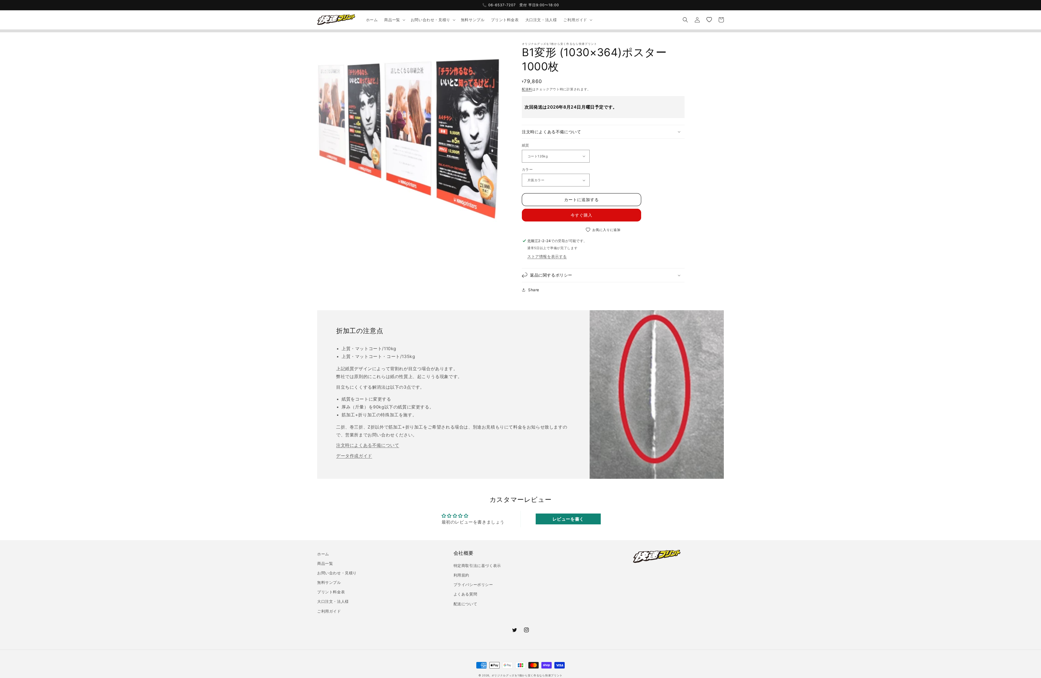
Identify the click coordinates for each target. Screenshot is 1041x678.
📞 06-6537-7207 (499, 5)
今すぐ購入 (581, 215)
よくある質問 (465, 594)
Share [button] (533, 289)
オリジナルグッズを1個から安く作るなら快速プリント (527, 675)
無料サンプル (329, 582)
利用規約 (461, 575)
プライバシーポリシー (473, 584)
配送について (465, 603)
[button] (394, 20)
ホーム (323, 554)
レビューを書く (568, 519)
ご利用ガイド (329, 611)
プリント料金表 (331, 592)
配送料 (527, 89)
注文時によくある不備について (367, 445)
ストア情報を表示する (547, 256)
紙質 (525, 145)
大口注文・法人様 (333, 601)
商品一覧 (325, 563)
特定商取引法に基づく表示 (477, 565)
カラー (527, 169)
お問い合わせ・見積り (337, 573)
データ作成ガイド (354, 455)
